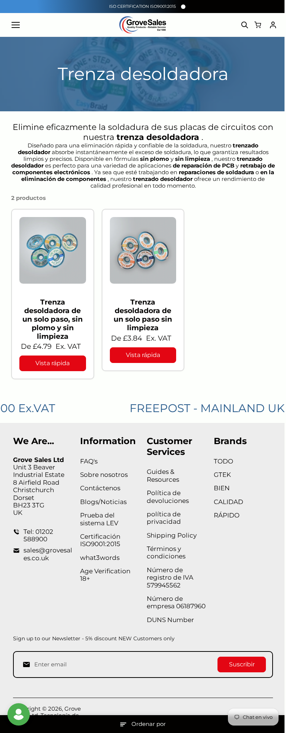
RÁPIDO (226, 515)
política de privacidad (164, 517)
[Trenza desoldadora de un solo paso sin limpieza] (143, 250)
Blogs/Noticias (103, 502)
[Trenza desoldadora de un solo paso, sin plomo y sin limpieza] (52, 250)
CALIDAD (228, 502)
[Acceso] (273, 25)
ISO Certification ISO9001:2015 (142, 6)
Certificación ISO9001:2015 (100, 540)
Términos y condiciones (166, 552)
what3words (100, 557)
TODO (223, 461)
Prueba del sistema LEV (99, 518)
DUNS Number (170, 620)
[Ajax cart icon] (257, 25)
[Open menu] (15, 25)
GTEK (222, 474)
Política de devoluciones (168, 496)
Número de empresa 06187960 (176, 602)
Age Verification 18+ (105, 574)
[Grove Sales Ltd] (143, 25)
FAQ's (89, 461)
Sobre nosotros (104, 474)
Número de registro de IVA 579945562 (170, 577)
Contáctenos (100, 488)
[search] (244, 25)
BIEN (222, 488)
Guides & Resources (163, 475)
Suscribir (242, 664)
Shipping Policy (172, 535)
